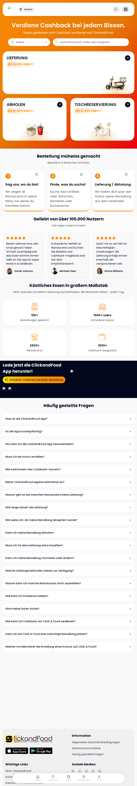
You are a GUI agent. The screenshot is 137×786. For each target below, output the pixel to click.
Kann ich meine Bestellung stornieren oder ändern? (39, 558)
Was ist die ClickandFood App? (26, 419)
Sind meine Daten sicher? (22, 609)
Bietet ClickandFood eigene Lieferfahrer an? (34, 482)
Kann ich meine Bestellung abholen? (29, 533)
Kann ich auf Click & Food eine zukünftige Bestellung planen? (46, 634)
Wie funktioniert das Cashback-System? (32, 469)
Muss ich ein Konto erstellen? (24, 457)
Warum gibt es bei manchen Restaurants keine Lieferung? (44, 495)
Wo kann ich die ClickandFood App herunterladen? (39, 444)
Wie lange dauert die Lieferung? (26, 507)
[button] (125, 9)
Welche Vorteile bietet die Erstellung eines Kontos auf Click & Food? (51, 647)
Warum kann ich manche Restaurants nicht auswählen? (43, 583)
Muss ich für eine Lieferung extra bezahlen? (34, 545)
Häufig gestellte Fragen (87, 754)
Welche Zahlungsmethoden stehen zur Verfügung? (39, 571)
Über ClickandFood (18, 771)
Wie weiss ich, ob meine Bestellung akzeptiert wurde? (41, 520)
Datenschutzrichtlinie (86, 748)
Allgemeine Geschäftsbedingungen (96, 742)
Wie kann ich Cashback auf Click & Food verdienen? (40, 621)
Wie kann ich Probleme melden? (26, 596)
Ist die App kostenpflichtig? (23, 431)
